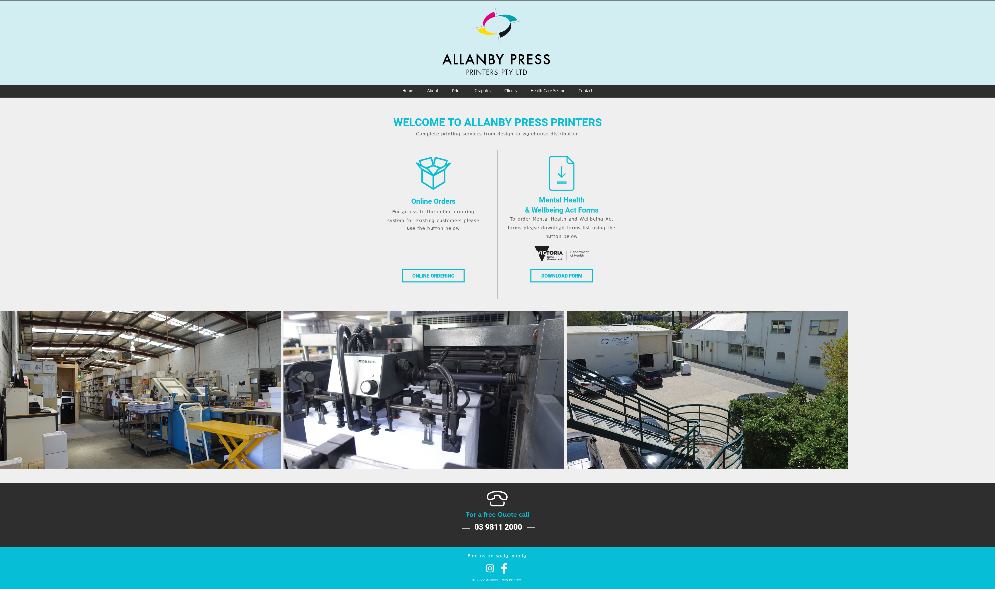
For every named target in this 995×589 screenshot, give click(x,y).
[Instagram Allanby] (490, 568)
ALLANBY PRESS (497, 59)
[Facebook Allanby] (504, 568)
